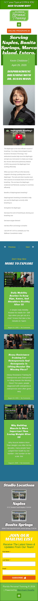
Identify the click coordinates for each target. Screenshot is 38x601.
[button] (19, 24)
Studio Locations (19, 485)
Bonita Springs (19, 524)
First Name (6, 551)
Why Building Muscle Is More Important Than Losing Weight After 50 (19, 431)
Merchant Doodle (25, 590)
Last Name (6, 560)
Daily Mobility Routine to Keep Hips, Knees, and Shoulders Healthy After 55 (19, 298)
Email (4, 568)
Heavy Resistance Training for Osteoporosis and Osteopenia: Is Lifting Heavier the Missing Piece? (19, 362)
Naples (19, 503)
